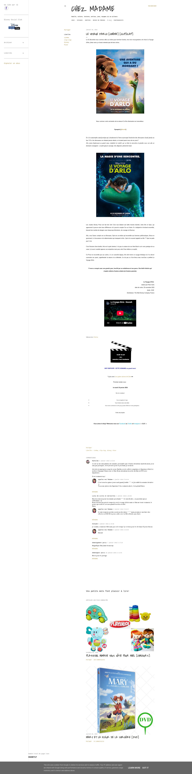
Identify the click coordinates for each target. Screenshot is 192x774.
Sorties (87, 20)
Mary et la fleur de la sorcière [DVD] (112, 737)
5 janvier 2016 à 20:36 (121, 479)
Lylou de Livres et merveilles (103, 496)
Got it (145, 768)
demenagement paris (99, 542)
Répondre (95, 492)
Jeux (72, 20)
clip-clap (67, 40)
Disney (66, 42)
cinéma (66, 37)
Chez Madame (92, 9)
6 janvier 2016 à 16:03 (121, 530)
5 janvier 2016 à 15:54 (107, 461)
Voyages (79, 20)
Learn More (134, 768)
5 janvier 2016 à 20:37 (121, 509)
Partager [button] (67, 30)
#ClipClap (96, 337)
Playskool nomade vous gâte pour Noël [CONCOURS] (118, 656)
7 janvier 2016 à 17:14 (115, 542)
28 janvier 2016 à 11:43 (114, 553)
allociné (123, 129)
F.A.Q (109, 20)
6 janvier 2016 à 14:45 (106, 524)
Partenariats (118, 20)
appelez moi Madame (105, 479)
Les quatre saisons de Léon (123, 376)
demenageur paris (98, 553)
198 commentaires (99, 660)
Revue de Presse (99, 20)
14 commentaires (99, 741)
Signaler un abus (12, 63)
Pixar (66, 45)
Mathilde (95, 461)
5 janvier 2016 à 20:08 (124, 496)
